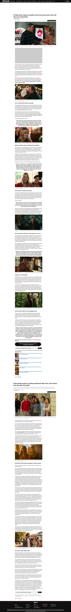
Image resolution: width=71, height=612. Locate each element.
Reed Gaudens (16, 18)
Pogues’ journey (31, 433)
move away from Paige (27, 280)
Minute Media (10, 609)
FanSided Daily (53, 604)
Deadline (24, 111)
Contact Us (39, 1)
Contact (35, 604)
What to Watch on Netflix (27, 1)
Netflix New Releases (19, 1)
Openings (27, 604)
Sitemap (43, 1)
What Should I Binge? (48, 1)
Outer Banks (20, 598)
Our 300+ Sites (45, 604)
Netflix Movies (34, 1)
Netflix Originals (12, 1)
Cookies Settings (36, 607)
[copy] (20, 20)
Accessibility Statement (19, 607)
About (16, 604)
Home (16, 598)
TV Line (28, 111)
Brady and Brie (21, 147)
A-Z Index (27, 607)
